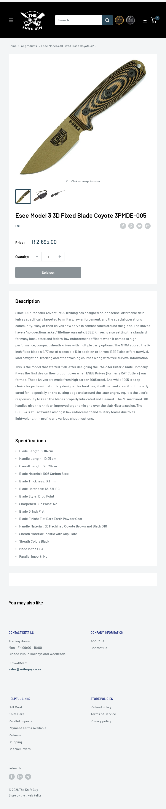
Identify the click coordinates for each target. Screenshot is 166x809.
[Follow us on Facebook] (12, 776)
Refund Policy (101, 707)
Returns (15, 735)
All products (29, 46)
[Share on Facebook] (123, 225)
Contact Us (99, 648)
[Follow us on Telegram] (28, 776)
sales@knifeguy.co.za (25, 669)
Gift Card (15, 707)
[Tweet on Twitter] (139, 225)
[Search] (107, 20)
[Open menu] (11, 20)
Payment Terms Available (27, 728)
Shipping (15, 742)
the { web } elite (31, 795)
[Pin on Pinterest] (131, 225)
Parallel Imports (20, 721)
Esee (18, 226)
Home (13, 46)
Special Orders (20, 749)
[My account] (145, 20)
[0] (153, 20)
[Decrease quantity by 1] (36, 256)
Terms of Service (103, 714)
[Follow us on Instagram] (20, 776)
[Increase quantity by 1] (59, 256)
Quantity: (22, 256)
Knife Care (16, 714)
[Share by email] (148, 225)
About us (97, 641)
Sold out (48, 272)
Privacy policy (101, 721)
